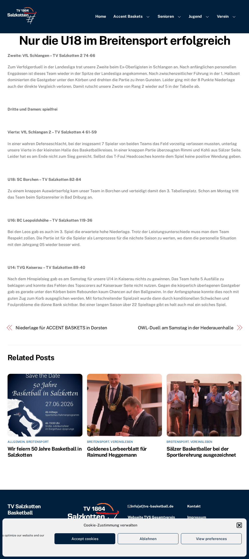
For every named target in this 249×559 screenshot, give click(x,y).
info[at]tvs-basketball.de (152, 506)
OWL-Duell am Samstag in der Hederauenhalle (185, 327)
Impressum (196, 517)
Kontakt (194, 506)
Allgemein (16, 442)
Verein (223, 16)
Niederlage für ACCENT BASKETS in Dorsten (61, 327)
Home (100, 16)
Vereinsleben (122, 442)
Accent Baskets (127, 16)
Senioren (166, 16)
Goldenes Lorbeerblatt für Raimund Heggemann (117, 452)
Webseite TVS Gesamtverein (151, 517)
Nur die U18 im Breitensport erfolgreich (124, 40)
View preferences (211, 539)
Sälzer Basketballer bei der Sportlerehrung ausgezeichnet (201, 452)
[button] (239, 525)
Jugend (195, 16)
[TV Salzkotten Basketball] (22, 22)
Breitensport (37, 442)
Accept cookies (84, 539)
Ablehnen (148, 539)
